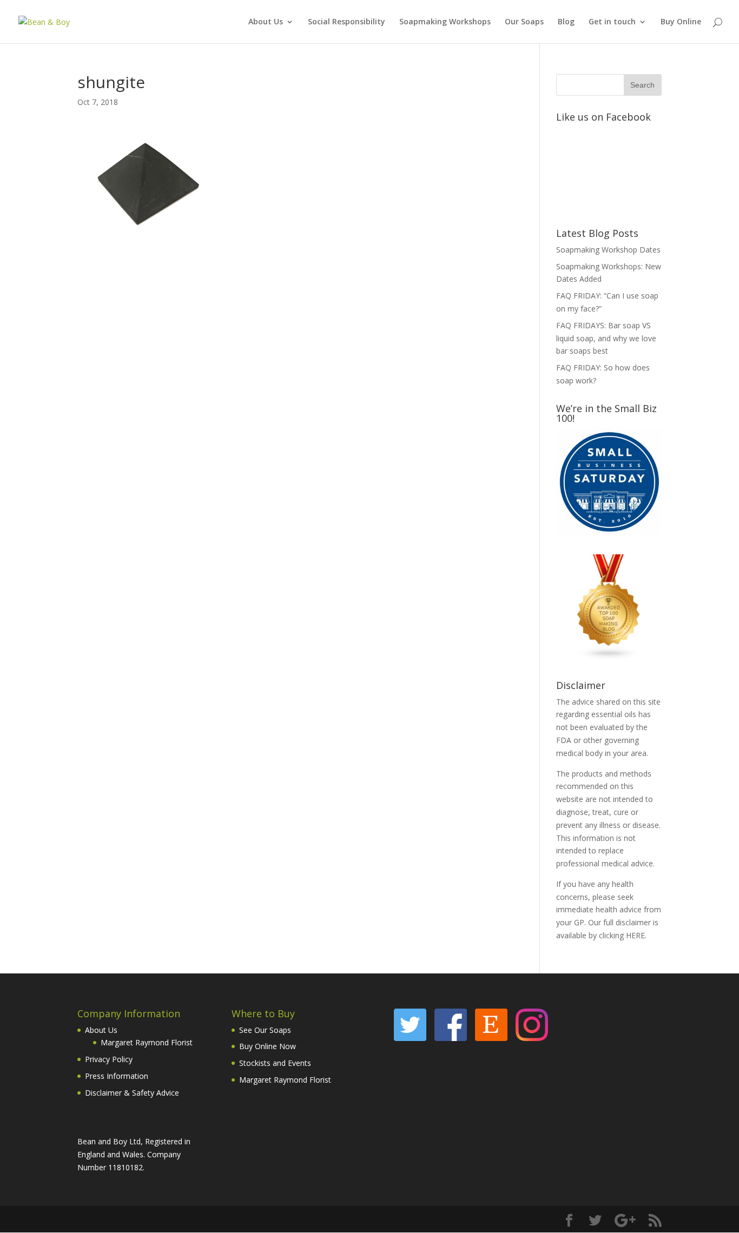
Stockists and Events (275, 1063)
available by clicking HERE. (601, 935)
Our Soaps (524, 22)
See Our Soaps (265, 1030)
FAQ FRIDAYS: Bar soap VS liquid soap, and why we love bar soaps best (606, 338)
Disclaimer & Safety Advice (132, 1093)
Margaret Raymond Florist (147, 1042)
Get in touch (612, 22)
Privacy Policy (109, 1059)
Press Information (116, 1076)
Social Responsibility (346, 22)
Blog (566, 22)
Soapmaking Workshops (445, 22)
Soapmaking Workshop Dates (608, 249)
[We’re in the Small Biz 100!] (609, 532)
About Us (265, 22)
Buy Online (681, 22)
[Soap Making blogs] (609, 657)
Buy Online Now (267, 1046)
